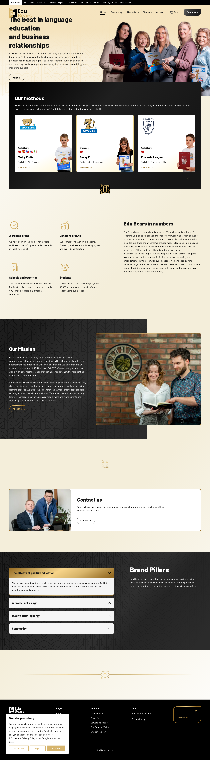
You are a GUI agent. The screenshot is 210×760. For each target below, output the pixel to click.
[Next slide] (193, 178)
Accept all (56, 748)
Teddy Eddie (97, 713)
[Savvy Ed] (20, 8)
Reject (38, 748)
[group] (43, 143)
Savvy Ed (95, 718)
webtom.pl (108, 750)
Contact (160, 12)
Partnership (117, 12)
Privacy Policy (138, 719)
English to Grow (98, 731)
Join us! (16, 77)
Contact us (192, 12)
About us (147, 12)
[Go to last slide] (187, 178)
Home (103, 12)
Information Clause (141, 713)
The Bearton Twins (100, 727)
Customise (19, 748)
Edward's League (99, 722)
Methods (131, 12)
